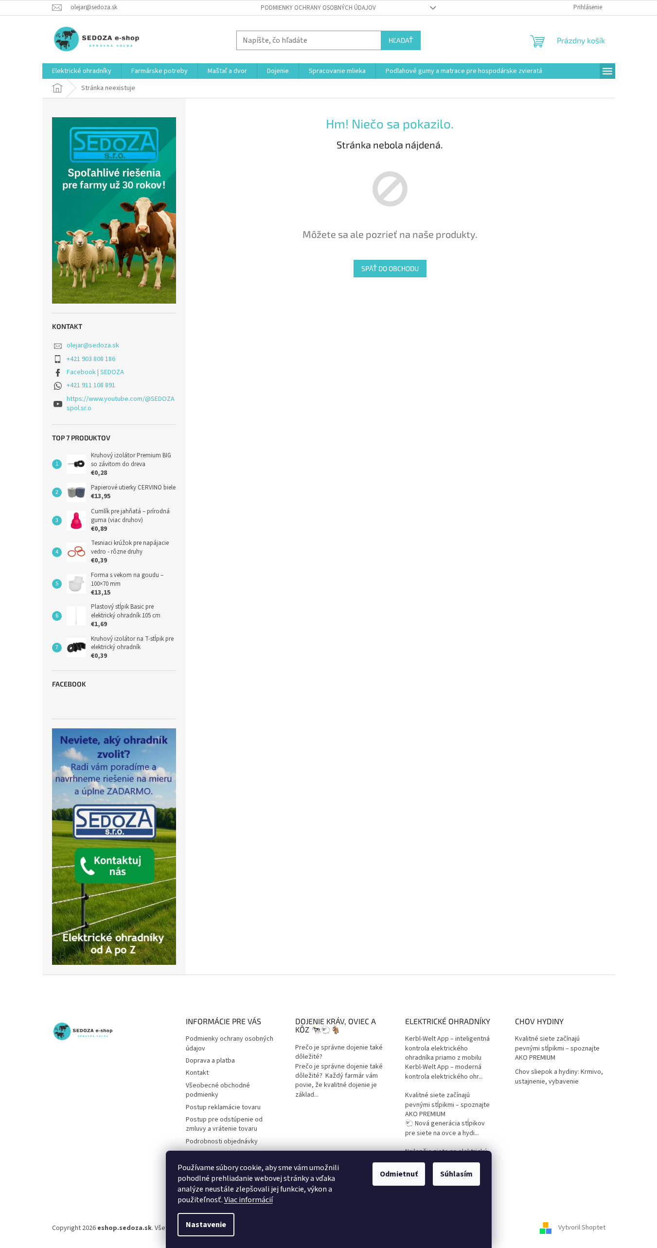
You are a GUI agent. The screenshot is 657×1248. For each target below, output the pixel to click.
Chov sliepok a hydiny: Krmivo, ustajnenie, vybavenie (559, 1076)
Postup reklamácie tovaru (223, 1107)
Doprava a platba (210, 1061)
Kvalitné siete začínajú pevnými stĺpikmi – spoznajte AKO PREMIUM (447, 1105)
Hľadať (401, 40)
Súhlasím (456, 1174)
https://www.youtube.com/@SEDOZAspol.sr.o (121, 403)
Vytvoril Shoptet (581, 1228)
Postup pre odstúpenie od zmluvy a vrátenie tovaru (224, 1124)
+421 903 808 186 (91, 359)
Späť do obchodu (390, 268)
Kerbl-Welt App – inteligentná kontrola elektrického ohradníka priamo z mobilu (447, 1048)
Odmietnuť (399, 1174)
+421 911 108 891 (91, 385)
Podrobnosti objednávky (222, 1141)
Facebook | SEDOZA (95, 372)
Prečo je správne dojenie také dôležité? (339, 1052)
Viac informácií (248, 1199)
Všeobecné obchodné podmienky (218, 1090)
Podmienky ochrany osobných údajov (318, 7)
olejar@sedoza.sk (93, 345)
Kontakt (197, 1073)
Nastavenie (206, 1224)
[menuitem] (81, 71)
